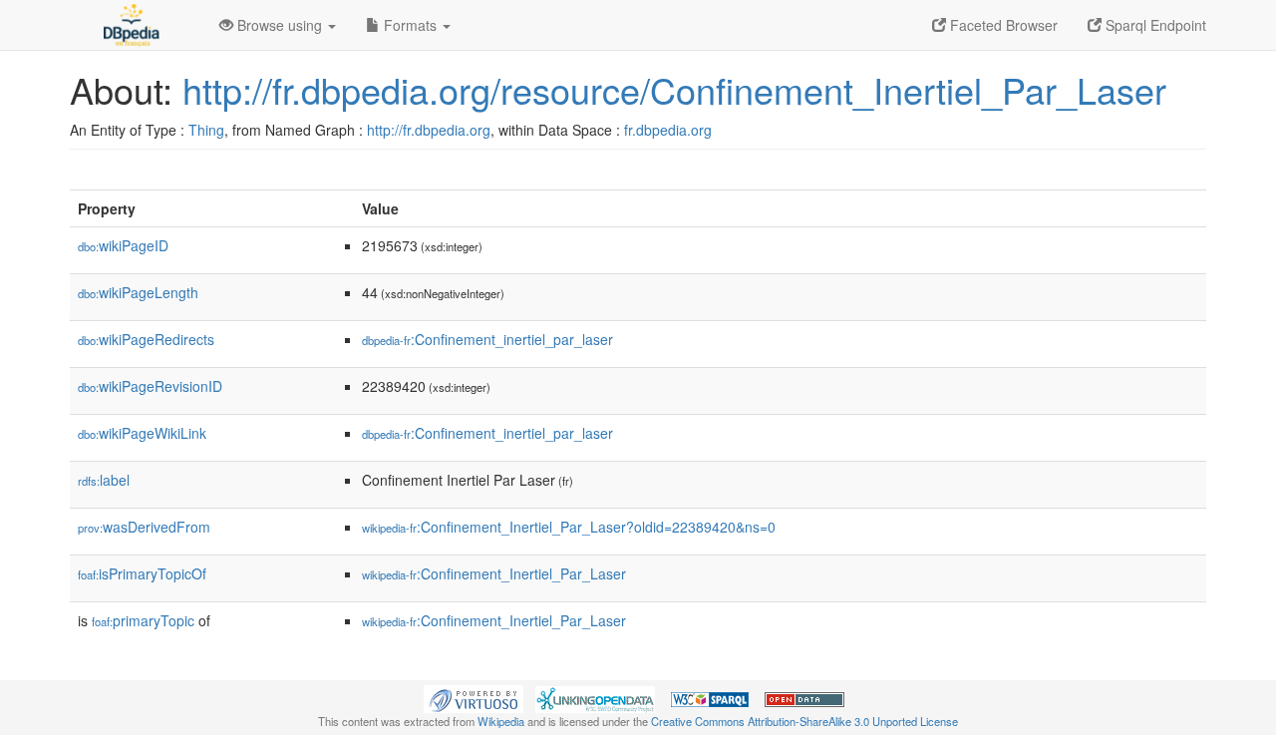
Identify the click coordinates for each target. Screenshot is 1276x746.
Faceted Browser (1002, 25)
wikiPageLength (138, 292)
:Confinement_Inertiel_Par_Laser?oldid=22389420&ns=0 (569, 527)
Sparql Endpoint (1154, 25)
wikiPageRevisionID (150, 386)
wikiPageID (123, 245)
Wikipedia (501, 721)
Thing (206, 130)
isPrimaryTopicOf (142, 573)
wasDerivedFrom (144, 527)
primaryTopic (143, 620)
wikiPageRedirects (146, 339)
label (104, 480)
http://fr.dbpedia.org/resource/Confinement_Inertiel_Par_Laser (674, 89)
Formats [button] (410, 25)
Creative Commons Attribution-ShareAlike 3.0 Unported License (804, 721)
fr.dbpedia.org (668, 130)
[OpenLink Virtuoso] (473, 697)
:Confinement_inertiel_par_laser (487, 339)
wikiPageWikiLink (142, 433)
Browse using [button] (279, 25)
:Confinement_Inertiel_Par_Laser (494, 573)
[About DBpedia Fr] (129, 25)
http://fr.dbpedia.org (428, 130)
